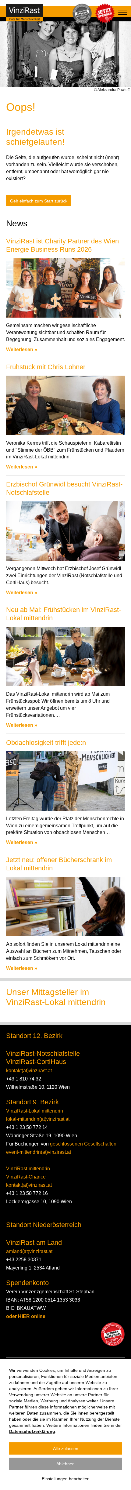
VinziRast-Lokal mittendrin (34, 1110)
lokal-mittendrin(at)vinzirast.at (37, 1119)
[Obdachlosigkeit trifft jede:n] (65, 781)
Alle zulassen (65, 1448)
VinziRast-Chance (26, 1176)
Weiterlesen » (21, 349)
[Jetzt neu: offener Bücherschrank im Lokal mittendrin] (65, 906)
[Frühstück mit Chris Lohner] (65, 405)
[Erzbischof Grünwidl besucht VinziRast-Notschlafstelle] (65, 531)
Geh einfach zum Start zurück (38, 201)
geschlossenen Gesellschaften (82, 1143)
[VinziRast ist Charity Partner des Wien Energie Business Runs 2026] (65, 288)
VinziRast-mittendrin (28, 1168)
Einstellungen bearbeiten (66, 1478)
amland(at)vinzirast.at (29, 1251)
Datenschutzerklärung (32, 1431)
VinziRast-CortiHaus (36, 1062)
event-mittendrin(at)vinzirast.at (38, 1152)
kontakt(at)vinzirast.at (29, 1070)
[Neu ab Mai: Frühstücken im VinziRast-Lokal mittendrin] (65, 656)
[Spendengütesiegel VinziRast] (113, 1334)
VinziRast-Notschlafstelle (43, 1053)
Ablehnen (65, 1463)
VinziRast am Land (34, 1242)
